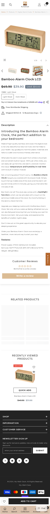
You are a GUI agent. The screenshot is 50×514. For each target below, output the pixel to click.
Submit (40, 450)
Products (12, 12)
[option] (25, 39)
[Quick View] (34, 372)
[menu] (3, 4)
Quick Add (25, 390)
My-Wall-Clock (20, 482)
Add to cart (29, 501)
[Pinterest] (19, 460)
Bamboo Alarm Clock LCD (25, 396)
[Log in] (39, 4)
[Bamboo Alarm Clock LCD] (25, 376)
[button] (41, 60)
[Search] (10, 4)
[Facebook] (5, 460)
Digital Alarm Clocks (25, 12)
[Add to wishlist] (4, 501)
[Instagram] (12, 460)
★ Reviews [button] (48, 259)
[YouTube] (26, 460)
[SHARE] (47, 102)
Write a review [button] (25, 276)
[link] (12, 338)
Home (3, 12)
